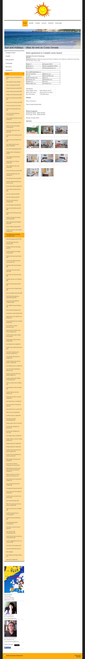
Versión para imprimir (11, 655)
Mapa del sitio (19, 655)
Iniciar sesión (78, 655)
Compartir (8, 647)
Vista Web (78, 656)
